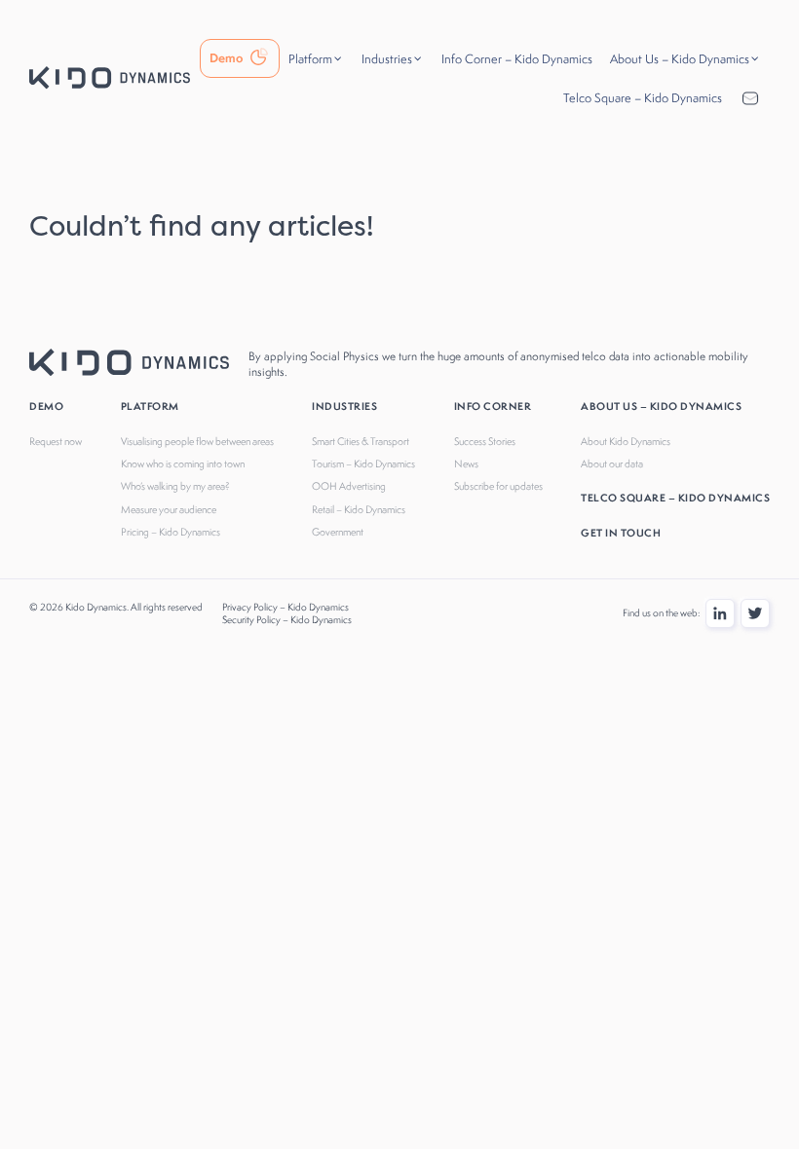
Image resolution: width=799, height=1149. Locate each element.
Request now (55, 441)
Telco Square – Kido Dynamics (675, 497)
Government (337, 531)
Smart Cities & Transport (360, 441)
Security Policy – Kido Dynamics (287, 619)
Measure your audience (168, 509)
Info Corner (493, 406)
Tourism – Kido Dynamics (363, 463)
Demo (46, 406)
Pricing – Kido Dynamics (170, 531)
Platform (150, 406)
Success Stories (484, 441)
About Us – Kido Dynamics (661, 406)
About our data (612, 463)
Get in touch (621, 532)
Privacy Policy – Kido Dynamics (285, 607)
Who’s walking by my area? (175, 486)
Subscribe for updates (498, 486)
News (466, 463)
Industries (344, 406)
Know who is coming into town (183, 463)
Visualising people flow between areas (197, 441)
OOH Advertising (349, 486)
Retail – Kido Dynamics (358, 509)
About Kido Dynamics (625, 441)
